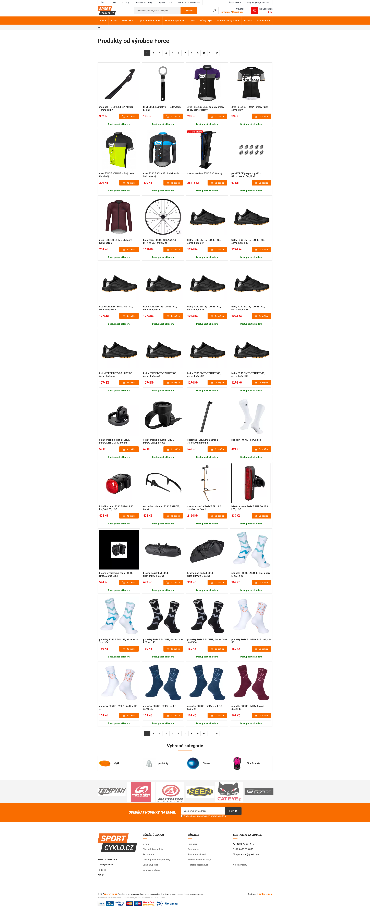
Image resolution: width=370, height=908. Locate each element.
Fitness (248, 20)
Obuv (192, 20)
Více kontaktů (240, 865)
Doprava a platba (165, 2)
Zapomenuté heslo (197, 854)
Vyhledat (189, 10)
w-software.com (264, 894)
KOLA (114, 20)
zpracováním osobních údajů (211, 816)
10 (204, 53)
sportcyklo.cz (110, 894)
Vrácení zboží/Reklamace (188, 2)
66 (216, 53)
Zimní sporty (263, 20)
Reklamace (148, 854)
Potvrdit (233, 811)
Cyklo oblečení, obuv (149, 20)
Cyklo (103, 20)
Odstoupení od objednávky (156, 859)
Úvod (103, 2)
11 (210, 53)
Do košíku (131, 116)
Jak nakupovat (150, 865)
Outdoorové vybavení (228, 20)
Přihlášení (193, 844)
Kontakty (125, 2)
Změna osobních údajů (199, 859)
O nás (113, 2)
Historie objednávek (198, 865)
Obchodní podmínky (143, 2)
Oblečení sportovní (174, 20)
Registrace (238, 12)
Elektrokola (127, 20)
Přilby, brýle (206, 20)
